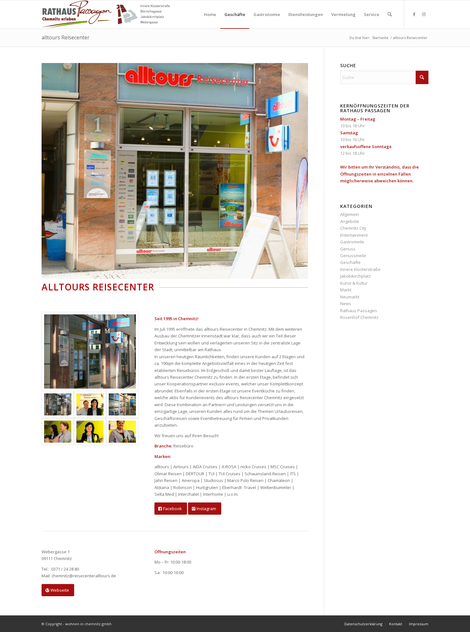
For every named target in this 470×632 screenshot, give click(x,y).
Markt (345, 290)
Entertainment (354, 235)
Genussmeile (353, 255)
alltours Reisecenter (66, 37)
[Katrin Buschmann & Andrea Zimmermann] (90, 404)
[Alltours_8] (90, 351)
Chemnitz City (353, 228)
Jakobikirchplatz (355, 276)
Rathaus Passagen (358, 310)
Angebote (349, 221)
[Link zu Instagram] (423, 14)
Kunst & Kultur (354, 283)
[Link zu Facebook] (414, 14)
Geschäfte (350, 262)
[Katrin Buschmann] (122, 431)
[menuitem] (210, 14)
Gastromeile (352, 242)
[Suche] (389, 14)
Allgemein (349, 214)
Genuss (348, 249)
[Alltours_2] (122, 404)
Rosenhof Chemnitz (359, 317)
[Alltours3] (58, 431)
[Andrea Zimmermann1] (90, 431)
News (345, 303)
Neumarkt (349, 297)
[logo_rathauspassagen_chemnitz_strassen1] (106, 14)
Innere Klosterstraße (360, 269)
